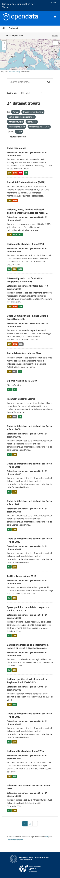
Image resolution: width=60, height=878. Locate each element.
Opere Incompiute (16, 148)
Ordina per (12, 92)
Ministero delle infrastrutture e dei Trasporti (18, 5)
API (46, 836)
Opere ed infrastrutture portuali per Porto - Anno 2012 (29, 540)
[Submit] (49, 81)
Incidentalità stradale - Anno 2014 (25, 751)
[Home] (3, 28)
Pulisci (55, 35)
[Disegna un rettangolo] (55, 43)
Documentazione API (15, 839)
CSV (9, 173)
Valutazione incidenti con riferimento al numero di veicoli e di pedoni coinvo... (28, 646)
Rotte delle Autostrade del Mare (24, 353)
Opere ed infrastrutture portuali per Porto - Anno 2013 (29, 715)
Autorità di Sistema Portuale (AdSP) (26, 182)
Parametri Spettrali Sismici (21, 399)
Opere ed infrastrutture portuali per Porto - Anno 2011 (29, 502)
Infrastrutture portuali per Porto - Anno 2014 (28, 787)
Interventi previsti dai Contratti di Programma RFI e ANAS (25, 279)
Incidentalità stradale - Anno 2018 (25, 244)
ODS (14, 371)
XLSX (15, 234)
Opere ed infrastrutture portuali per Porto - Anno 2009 (29, 427)
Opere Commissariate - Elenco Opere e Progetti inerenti (27, 317)
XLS (26, 173)
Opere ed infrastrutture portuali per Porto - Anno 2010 (29, 465)
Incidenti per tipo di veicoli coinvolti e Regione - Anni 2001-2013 (27, 680)
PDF (20, 173)
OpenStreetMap (14, 71)
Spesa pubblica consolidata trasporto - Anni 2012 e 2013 (28, 608)
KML (20, 344)
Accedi (53, 2)
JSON (15, 173)
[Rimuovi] (18, 112)
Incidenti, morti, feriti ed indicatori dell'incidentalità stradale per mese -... (27, 211)
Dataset (13, 28)
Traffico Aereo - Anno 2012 (21, 576)
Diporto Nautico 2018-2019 (22, 380)
